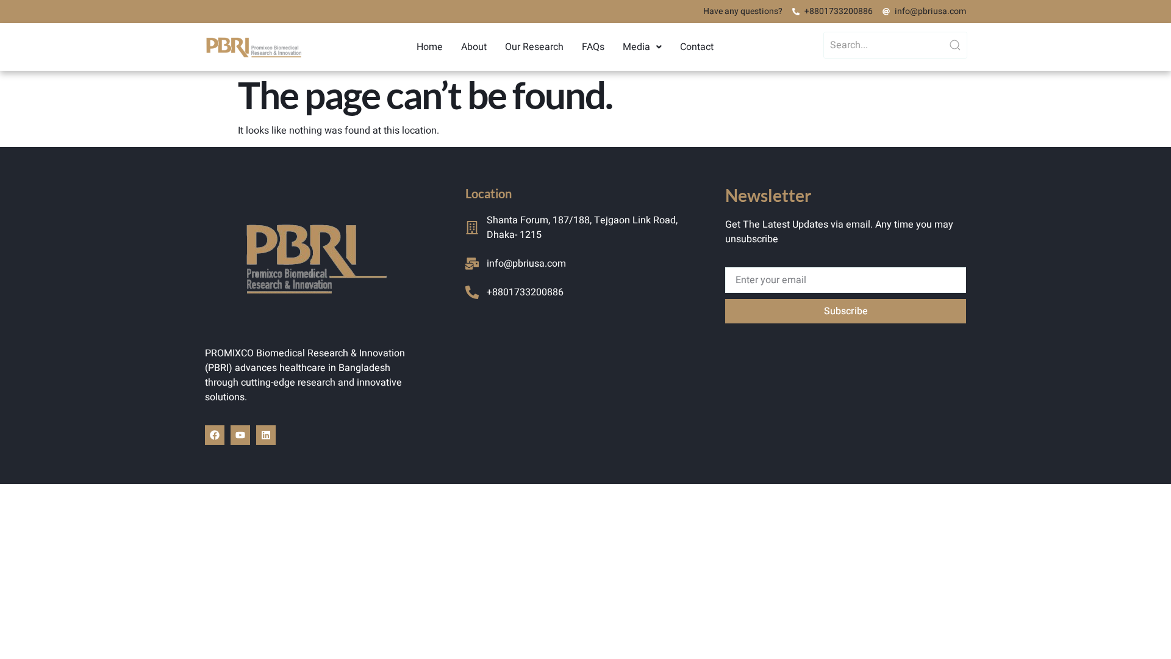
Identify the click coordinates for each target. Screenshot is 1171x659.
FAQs (593, 47)
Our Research (534, 47)
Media (636, 47)
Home (430, 47)
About (474, 47)
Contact (697, 47)
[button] (642, 47)
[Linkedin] (266, 435)
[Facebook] (214, 435)
